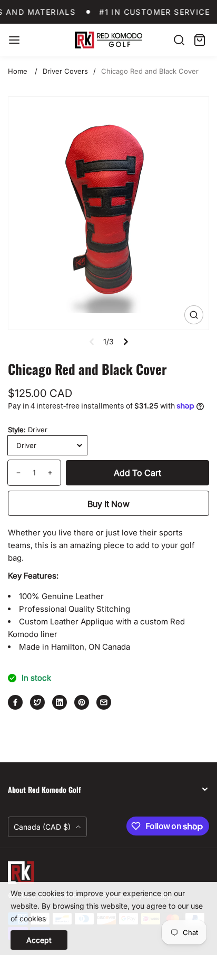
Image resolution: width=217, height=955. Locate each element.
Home (17, 71)
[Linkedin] (59, 702)
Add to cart (137, 472)
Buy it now (108, 504)
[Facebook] (15, 702)
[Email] (103, 702)
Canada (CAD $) (43, 826)
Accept (39, 940)
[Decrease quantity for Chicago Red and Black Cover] (14, 472)
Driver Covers (65, 71)
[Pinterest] (81, 702)
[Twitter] (37, 702)
